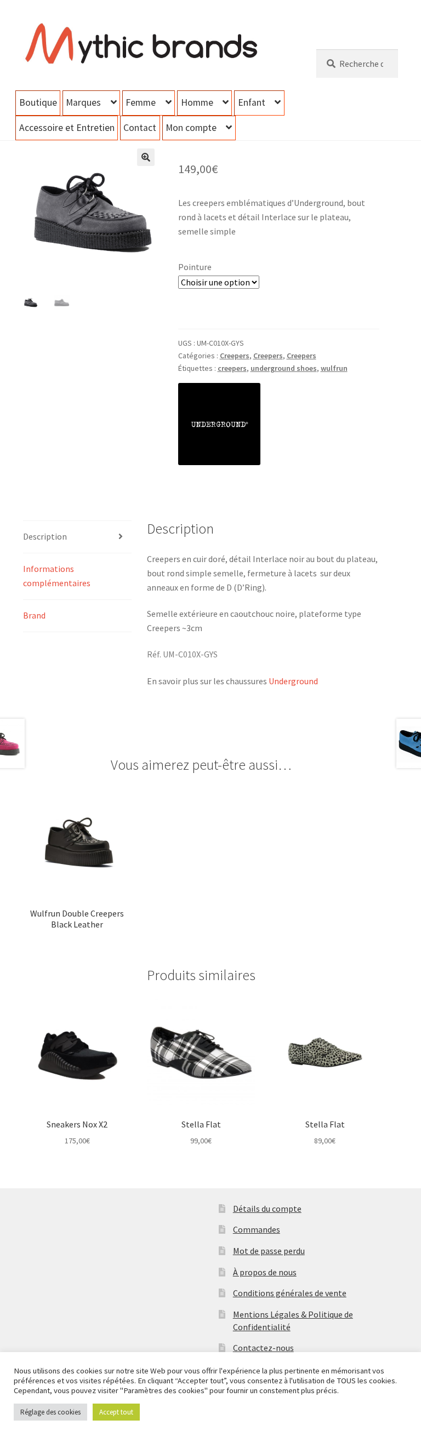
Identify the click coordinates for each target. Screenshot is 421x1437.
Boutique (38, 102)
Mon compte (191, 128)
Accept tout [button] (116, 1412)
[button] (146, 157)
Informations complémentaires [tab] (56, 575)
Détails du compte (267, 1208)
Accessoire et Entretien (67, 128)
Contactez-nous (263, 1347)
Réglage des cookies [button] (50, 1412)
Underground (293, 680)
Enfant (251, 102)
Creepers (234, 355)
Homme (197, 102)
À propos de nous (265, 1272)
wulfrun (334, 368)
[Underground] (219, 424)
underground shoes (284, 368)
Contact (139, 128)
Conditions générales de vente (289, 1292)
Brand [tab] (34, 615)
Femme (141, 102)
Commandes (256, 1229)
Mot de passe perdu (269, 1250)
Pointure (195, 266)
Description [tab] (45, 536)
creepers (232, 368)
